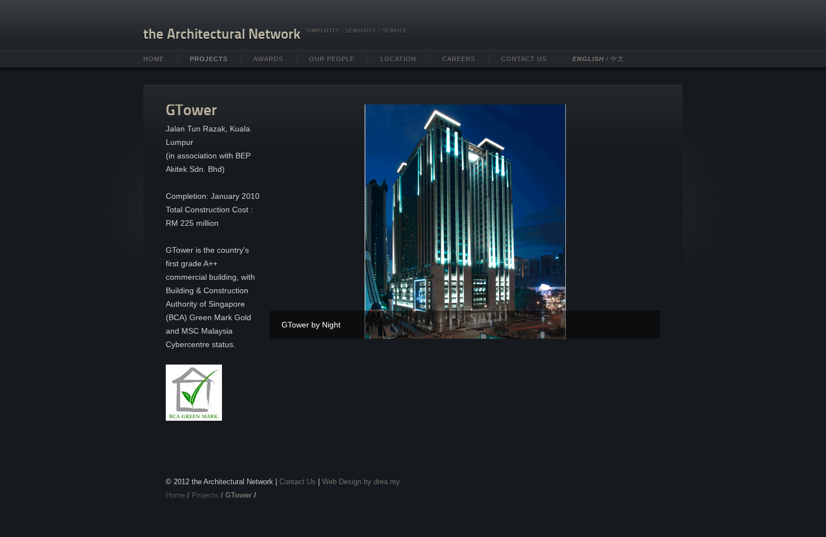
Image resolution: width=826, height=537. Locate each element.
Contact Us (524, 59)
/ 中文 (598, 59)
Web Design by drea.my (361, 482)
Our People (332, 59)
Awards (268, 59)
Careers (458, 59)
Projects (209, 59)
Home (153, 59)
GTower (238, 495)
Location (398, 59)
